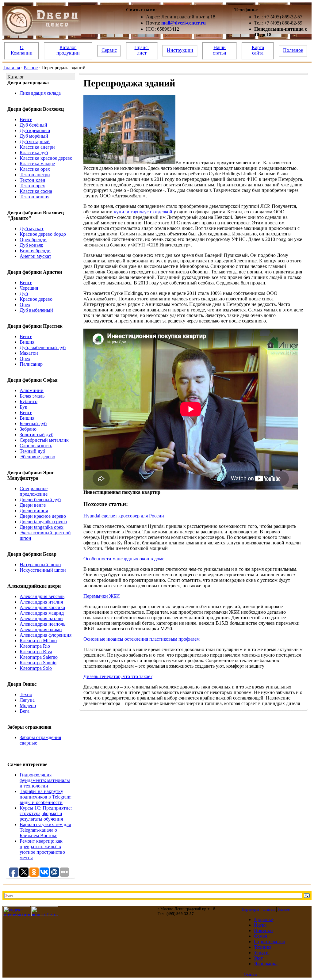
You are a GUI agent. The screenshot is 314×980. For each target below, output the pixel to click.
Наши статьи (219, 50)
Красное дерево (36, 299)
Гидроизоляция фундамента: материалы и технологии (45, 780)
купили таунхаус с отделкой (143, 211)
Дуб (24, 293)
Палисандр (31, 364)
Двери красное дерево (43, 516)
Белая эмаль (32, 395)
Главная (11, 67)
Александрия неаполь (42, 624)
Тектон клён (32, 180)
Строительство (269, 941)
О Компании (22, 50)
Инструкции (180, 50)
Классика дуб (34, 152)
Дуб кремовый (35, 130)
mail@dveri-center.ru (183, 22)
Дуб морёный (34, 136)
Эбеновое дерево (37, 456)
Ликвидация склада (40, 93)
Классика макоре (37, 163)
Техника (262, 947)
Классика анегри (37, 147)
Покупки (263, 930)
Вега (24, 711)
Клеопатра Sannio (38, 662)
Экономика (266, 963)
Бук (23, 407)
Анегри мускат (35, 256)
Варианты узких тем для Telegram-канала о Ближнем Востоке (45, 830)
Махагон (29, 353)
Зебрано (28, 429)
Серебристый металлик (44, 440)
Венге (26, 119)
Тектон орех (32, 185)
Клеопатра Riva (36, 651)
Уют (258, 958)
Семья (260, 936)
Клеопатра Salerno (39, 657)
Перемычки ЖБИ (101, 596)
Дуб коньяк (31, 245)
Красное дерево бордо (43, 234)
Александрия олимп (41, 629)
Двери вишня (34, 510)
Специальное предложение (34, 491)
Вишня (27, 342)
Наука (260, 925)
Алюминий (32, 390)
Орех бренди (33, 239)
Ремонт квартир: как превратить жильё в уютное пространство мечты (42, 849)
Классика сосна (36, 191)
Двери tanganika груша (43, 521)
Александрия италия (41, 601)
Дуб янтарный (35, 141)
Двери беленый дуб (40, 499)
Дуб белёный (33, 125)
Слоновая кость (36, 445)
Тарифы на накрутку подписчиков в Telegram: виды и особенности (45, 797)
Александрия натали (41, 618)
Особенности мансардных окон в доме (123, 558)
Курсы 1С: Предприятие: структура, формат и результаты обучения (46, 813)
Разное (31, 67)
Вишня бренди (35, 250)
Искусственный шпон (43, 570)
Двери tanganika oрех (41, 527)
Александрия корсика (42, 607)
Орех (25, 304)
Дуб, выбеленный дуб (43, 347)
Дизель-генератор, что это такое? (117, 676)
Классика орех (35, 169)
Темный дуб (32, 451)
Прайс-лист (141, 50)
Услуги (261, 952)
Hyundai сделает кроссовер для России (123, 515)
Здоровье (263, 919)
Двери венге (33, 505)
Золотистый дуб (36, 434)
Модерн (28, 705)
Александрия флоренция (45, 635)
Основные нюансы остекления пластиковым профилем (141, 639)
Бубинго (28, 401)
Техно (26, 694)
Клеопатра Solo (36, 668)
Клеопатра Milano (38, 640)
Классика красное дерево (46, 158)
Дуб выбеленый (36, 310)
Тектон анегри (35, 174)
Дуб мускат (32, 228)
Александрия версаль (42, 596)
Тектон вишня (34, 196)
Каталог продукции (68, 50)
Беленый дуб (33, 423)
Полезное (293, 50)
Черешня (29, 288)
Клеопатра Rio (35, 646)
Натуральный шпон (40, 564)
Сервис (109, 50)
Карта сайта (258, 50)
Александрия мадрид (42, 613)
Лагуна (27, 700)
